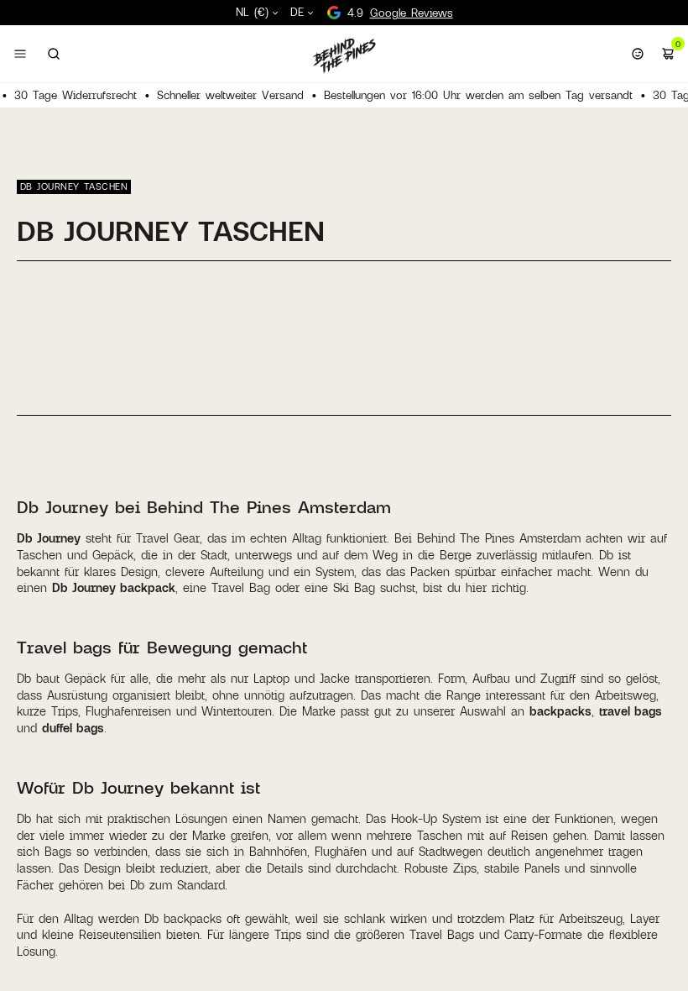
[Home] (344, 55)
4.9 (400, 12)
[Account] (638, 54)
